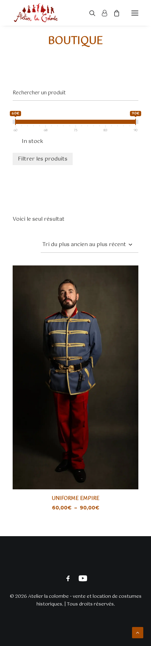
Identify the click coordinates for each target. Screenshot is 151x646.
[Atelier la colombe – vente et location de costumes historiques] (36, 13)
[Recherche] (89, 13)
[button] (135, 13)
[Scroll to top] (137, 632)
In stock (32, 141)
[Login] (101, 13)
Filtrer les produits (42, 159)
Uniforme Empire (75, 498)
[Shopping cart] (113, 13)
